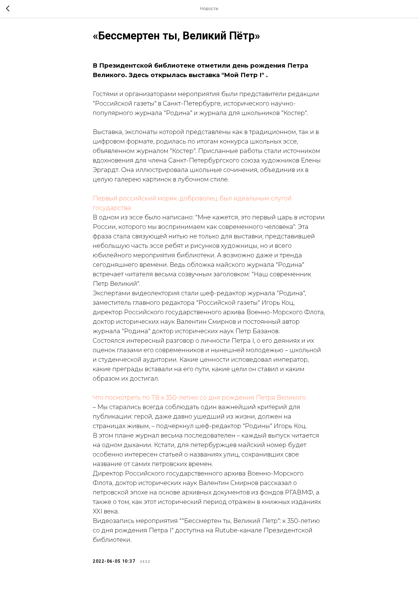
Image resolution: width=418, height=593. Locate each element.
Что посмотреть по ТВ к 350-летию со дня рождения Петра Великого (199, 397)
